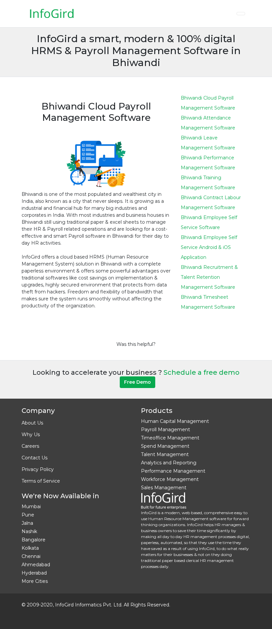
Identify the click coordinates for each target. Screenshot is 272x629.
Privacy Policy (38, 469)
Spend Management (165, 446)
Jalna (27, 523)
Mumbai (31, 507)
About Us (32, 423)
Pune (28, 515)
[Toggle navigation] (241, 13)
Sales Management (163, 488)
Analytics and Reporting (168, 463)
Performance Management (173, 471)
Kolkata (30, 548)
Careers (30, 446)
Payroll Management (165, 429)
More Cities (35, 581)
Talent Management (165, 454)
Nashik (29, 531)
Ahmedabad (36, 565)
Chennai (31, 556)
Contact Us (34, 458)
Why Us (31, 434)
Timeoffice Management (170, 438)
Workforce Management (170, 479)
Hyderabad (34, 573)
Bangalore (33, 540)
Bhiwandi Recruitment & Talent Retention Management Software (209, 277)
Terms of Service (41, 481)
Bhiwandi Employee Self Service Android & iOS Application (209, 247)
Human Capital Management (175, 421)
